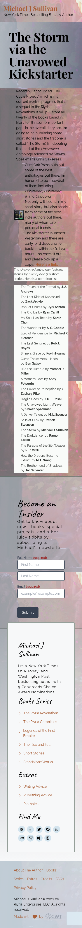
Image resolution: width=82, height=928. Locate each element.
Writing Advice (35, 786)
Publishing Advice (37, 795)
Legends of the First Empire (39, 733)
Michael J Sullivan (30, 8)
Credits (46, 879)
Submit (28, 612)
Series (19, 879)
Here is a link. (46, 264)
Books (51, 870)
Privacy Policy (25, 888)
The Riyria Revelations (41, 713)
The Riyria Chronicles (40, 722)
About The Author (28, 870)
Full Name (32, 558)
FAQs (60, 879)
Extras (32, 879)
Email (28, 586)
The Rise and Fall (36, 744)
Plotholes (30, 804)
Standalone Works (38, 762)
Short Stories (33, 753)
